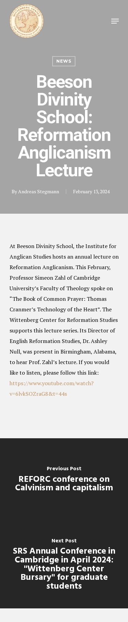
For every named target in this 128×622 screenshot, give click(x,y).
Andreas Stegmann (38, 191)
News (63, 61)
